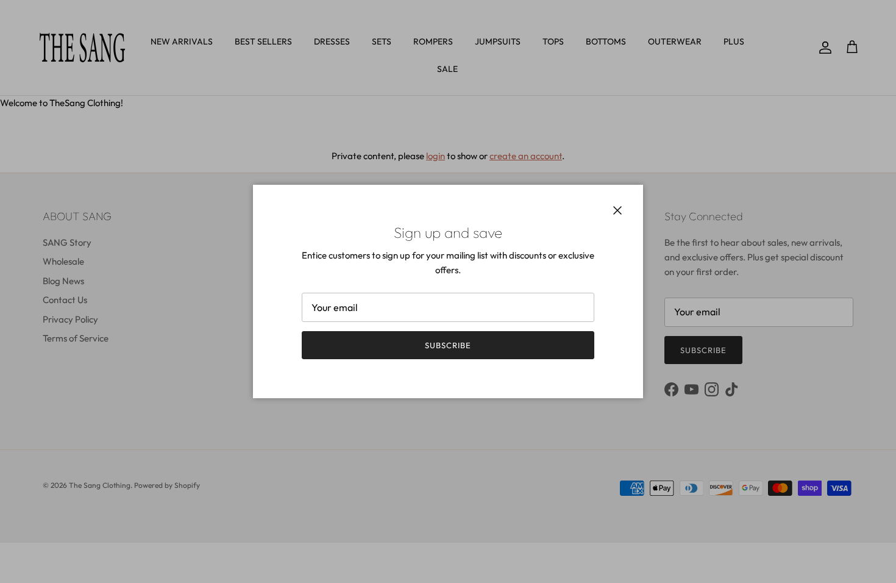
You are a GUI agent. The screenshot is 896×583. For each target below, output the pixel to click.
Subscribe (448, 345)
